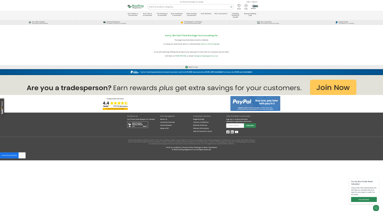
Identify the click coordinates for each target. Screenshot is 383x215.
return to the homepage (210, 44)
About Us (163, 119)
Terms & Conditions (201, 122)
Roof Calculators (220, 14)
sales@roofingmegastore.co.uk (206, 56)
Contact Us (132, 116)
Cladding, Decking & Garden (235, 15)
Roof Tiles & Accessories (147, 14)
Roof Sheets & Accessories (133, 14)
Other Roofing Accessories (191, 14)
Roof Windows (206, 14)
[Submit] (232, 8)
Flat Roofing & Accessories (162, 14)
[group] (115, 22)
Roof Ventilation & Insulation (177, 14)
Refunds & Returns (200, 125)
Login (248, 1)
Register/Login (198, 119)
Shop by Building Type (250, 14)
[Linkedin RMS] (232, 132)
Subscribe (250, 126)
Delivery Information (201, 128)
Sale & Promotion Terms (202, 131)
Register (254, 1)
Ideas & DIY (164, 128)
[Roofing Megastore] (136, 6)
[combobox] (190, 7)
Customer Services (167, 122)
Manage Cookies (201, 147)
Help (246, 8)
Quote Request (166, 125)
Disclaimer (213, 147)
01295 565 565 (180, 56)
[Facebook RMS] (228, 132)
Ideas (239, 8)
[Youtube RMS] (236, 132)
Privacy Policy (188, 147)
